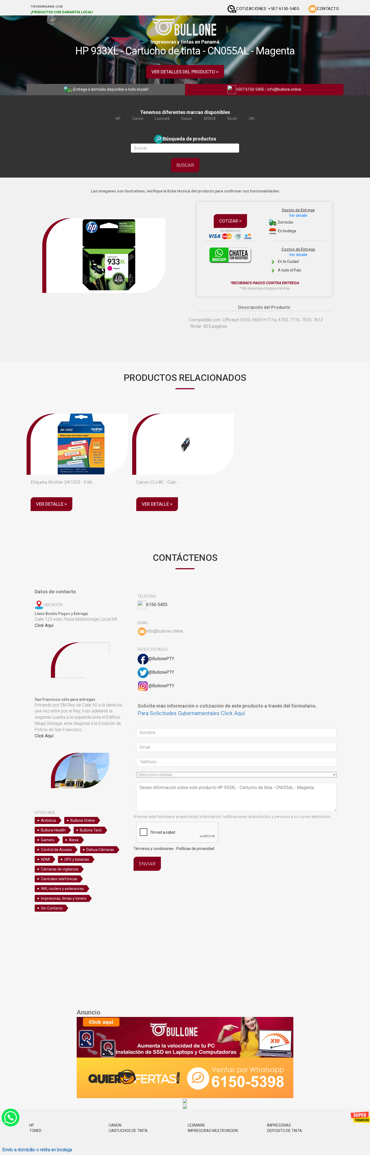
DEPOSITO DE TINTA (284, 1130)
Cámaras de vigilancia (59, 869)
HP (118, 118)
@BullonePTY (161, 658)
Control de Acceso (56, 850)
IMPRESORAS (279, 1125)
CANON (115, 1125)
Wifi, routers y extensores (62, 888)
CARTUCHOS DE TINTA (128, 1130)
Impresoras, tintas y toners (63, 898)
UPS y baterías (76, 859)
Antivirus (48, 820)
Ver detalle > (51, 504)
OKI (251, 118)
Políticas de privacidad (195, 848)
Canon (137, 118)
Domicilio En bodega (296, 220)
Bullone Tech (91, 830)
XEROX (210, 118)
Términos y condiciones (154, 848)
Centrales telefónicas (59, 879)
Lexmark (162, 118)
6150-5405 (156, 604)
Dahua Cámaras (100, 850)
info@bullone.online (284, 89)
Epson (186, 118)
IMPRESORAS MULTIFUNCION (213, 1130)
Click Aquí (44, 625)
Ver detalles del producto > (185, 71)
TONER (35, 1130)
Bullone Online (82, 820)
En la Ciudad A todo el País (296, 259)
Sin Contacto (52, 908)
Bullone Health (53, 830)
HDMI (45, 859)
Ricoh (232, 118)
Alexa (74, 840)
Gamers (47, 840)
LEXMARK (196, 1125)
